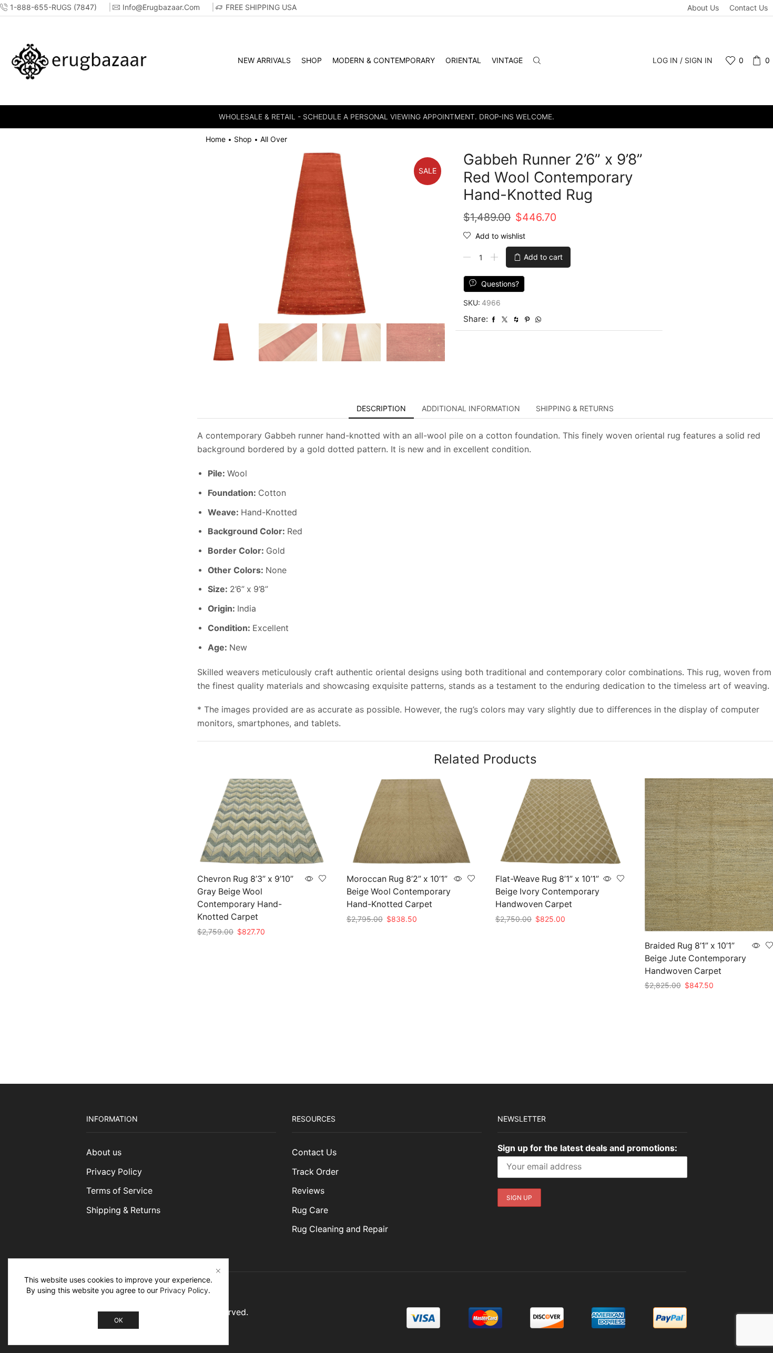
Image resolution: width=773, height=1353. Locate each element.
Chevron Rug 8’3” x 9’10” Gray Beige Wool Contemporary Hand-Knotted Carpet (245, 898)
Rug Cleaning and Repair (340, 1229)
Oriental (463, 60)
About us (703, 7)
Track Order (315, 1172)
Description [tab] (381, 408)
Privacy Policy (114, 1172)
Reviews (308, 1191)
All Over (273, 139)
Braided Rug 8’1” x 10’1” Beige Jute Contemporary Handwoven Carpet (695, 958)
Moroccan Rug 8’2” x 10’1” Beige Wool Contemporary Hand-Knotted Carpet (399, 891)
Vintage (507, 60)
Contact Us (748, 7)
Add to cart (543, 256)
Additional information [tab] (471, 408)
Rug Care (310, 1210)
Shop (311, 60)
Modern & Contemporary (383, 60)
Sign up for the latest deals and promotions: (587, 1148)
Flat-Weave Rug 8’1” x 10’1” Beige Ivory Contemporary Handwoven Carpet (547, 891)
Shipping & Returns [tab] (575, 408)
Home (216, 139)
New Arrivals (264, 60)
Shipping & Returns (123, 1210)
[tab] (381, 409)
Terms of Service (119, 1191)
